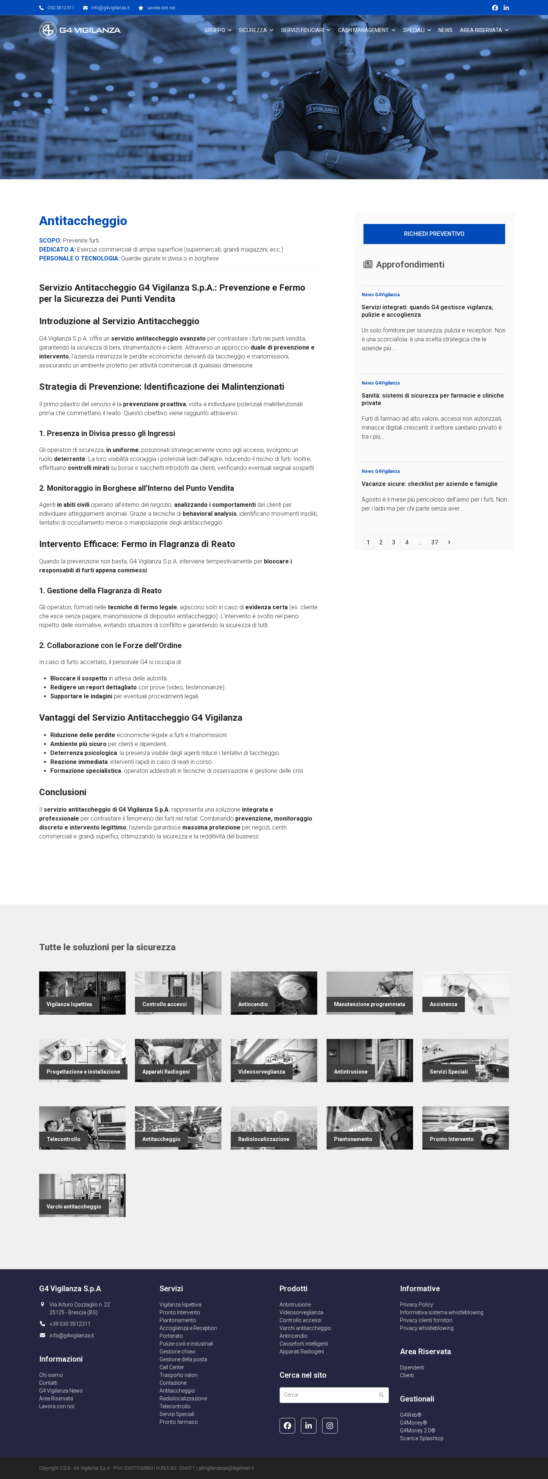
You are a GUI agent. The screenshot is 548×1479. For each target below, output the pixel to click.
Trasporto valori (179, 1375)
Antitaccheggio (177, 1391)
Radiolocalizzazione (183, 1398)
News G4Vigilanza (381, 294)
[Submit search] (381, 1395)
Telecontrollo (175, 1406)
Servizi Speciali (177, 1414)
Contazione (173, 1383)
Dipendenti (412, 1368)
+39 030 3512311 (70, 1324)
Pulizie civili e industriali (186, 1344)
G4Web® (411, 1415)
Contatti (48, 1383)
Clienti (407, 1375)
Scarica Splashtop (422, 1438)
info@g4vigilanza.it (110, 7)
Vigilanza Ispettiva (180, 1305)
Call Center (172, 1367)
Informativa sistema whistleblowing (442, 1312)
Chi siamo (51, 1375)
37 (437, 542)
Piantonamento (178, 1320)
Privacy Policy (416, 1305)
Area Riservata (56, 1398)
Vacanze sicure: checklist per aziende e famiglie (430, 483)
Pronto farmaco (179, 1422)
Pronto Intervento (180, 1312)
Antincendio (294, 1336)
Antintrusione (295, 1305)
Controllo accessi (300, 1320)
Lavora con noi (161, 7)
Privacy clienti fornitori (426, 1320)
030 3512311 (61, 7)
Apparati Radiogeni (302, 1352)
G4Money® (413, 1423)
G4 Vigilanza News (61, 1391)
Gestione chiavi (177, 1352)
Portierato (171, 1336)
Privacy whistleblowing (427, 1328)
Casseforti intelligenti (304, 1344)
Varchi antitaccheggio (305, 1328)
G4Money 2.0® (417, 1431)
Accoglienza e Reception (188, 1328)
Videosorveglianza (301, 1312)
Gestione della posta (183, 1359)
